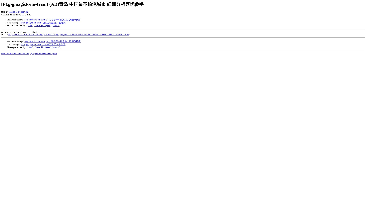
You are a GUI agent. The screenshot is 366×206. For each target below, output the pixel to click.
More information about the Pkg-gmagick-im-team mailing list (29, 53)
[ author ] (56, 25)
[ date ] (30, 25)
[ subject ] (46, 25)
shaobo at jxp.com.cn (18, 12)
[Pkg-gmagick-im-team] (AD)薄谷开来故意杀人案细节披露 (52, 19)
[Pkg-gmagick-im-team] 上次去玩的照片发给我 (43, 22)
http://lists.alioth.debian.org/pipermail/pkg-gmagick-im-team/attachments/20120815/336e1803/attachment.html (68, 34)
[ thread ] (38, 25)
